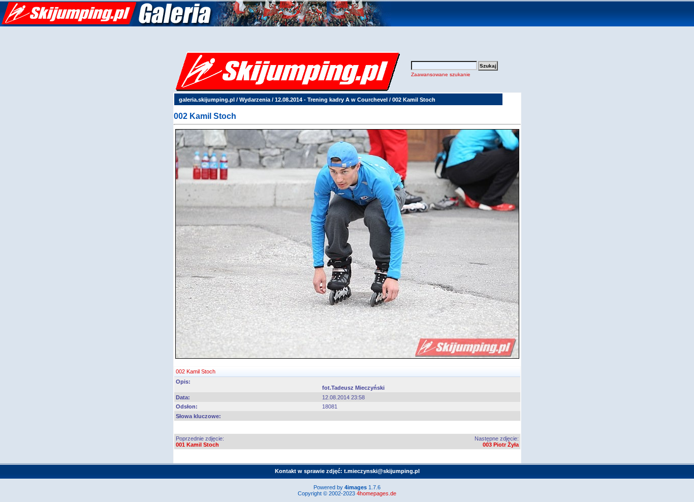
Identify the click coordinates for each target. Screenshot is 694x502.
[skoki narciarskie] (195, 24)
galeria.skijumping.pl (207, 100)
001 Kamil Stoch (197, 445)
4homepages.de (376, 493)
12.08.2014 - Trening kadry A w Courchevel (331, 100)
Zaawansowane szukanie (440, 74)
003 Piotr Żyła (501, 445)
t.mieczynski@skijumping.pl (382, 471)
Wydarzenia (254, 100)
